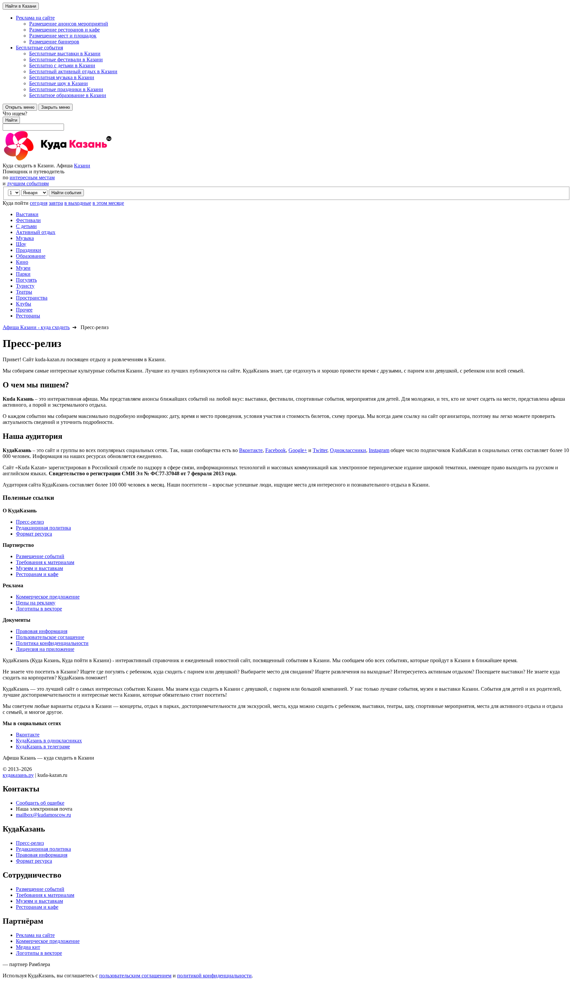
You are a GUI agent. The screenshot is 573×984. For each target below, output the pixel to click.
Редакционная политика (43, 528)
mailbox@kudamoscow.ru (43, 815)
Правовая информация (41, 631)
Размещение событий (40, 556)
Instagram (379, 450)
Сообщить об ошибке (40, 803)
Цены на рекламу (35, 603)
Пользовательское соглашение (50, 637)
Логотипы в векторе (39, 608)
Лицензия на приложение (45, 649)
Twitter (320, 450)
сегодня (38, 203)
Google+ (297, 450)
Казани (82, 165)
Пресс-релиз (30, 522)
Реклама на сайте (35, 935)
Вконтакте (251, 450)
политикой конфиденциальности (214, 975)
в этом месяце (108, 203)
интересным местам (32, 177)
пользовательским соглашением (135, 975)
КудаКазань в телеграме (43, 746)
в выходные (77, 203)
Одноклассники (348, 450)
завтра (56, 203)
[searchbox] (286, 121)
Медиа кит (28, 947)
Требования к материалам (45, 562)
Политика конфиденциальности (52, 643)
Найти (11, 120)
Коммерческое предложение (48, 597)
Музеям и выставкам (39, 568)
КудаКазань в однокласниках (49, 740)
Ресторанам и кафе (37, 574)
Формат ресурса (34, 534)
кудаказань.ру (18, 775)
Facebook (275, 450)
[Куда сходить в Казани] (76, 159)
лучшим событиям (28, 183)
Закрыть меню (55, 107)
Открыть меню (19, 107)
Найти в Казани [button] (20, 6)
